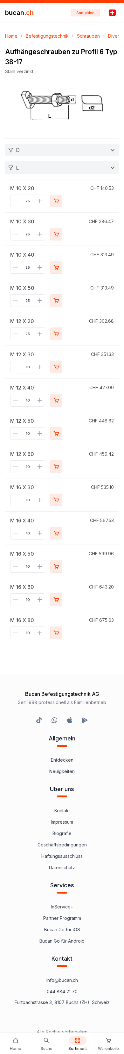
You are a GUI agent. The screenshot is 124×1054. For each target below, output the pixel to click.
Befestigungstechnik (47, 36)
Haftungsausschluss (62, 856)
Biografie (62, 833)
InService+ (62, 906)
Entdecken (62, 760)
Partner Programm (62, 918)
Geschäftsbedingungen (62, 844)
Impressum (62, 822)
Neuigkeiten (62, 771)
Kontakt (62, 810)
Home (11, 36)
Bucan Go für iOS (62, 929)
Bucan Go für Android (62, 941)
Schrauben (88, 36)
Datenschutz (62, 867)
